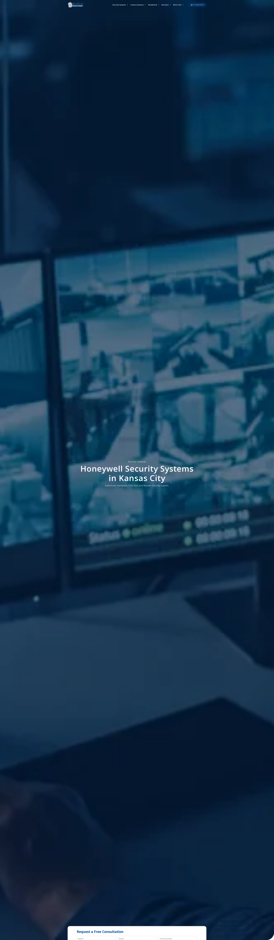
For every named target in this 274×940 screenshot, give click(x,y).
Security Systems (119, 5)
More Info (177, 5)
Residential (152, 5)
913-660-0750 (198, 5)
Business (165, 5)
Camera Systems (137, 5)
